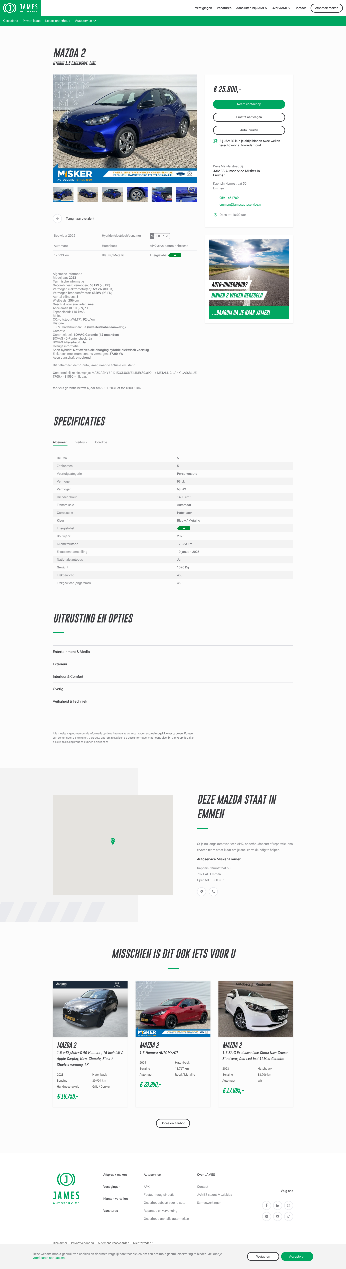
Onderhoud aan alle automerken (166, 1219)
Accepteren (297, 1256)
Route (201, 891)
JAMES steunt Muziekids (214, 1195)
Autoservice (83, 20)
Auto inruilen (249, 130)
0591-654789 (229, 198)
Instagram (288, 1205)
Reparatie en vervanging (160, 1211)
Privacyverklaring (82, 1243)
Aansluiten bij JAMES (251, 8)
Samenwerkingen (209, 1203)
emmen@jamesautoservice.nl (240, 204)
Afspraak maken (326, 8)
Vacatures (224, 8)
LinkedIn (277, 1205)
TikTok (288, 1216)
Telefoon (213, 891)
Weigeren (263, 1256)
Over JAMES (281, 8)
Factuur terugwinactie (159, 1195)
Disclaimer (60, 1243)
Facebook (266, 1205)
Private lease (31, 21)
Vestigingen (203, 8)
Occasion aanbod (173, 1123)
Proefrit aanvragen (249, 117)
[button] (112, 841)
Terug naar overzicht (80, 218)
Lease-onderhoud (57, 21)
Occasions (10, 21)
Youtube (277, 1216)
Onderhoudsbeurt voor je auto (164, 1203)
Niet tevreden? (143, 1243)
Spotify (266, 1216)
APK (147, 1187)
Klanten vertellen (115, 1199)
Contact (300, 8)
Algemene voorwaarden (113, 1243)
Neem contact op (249, 104)
